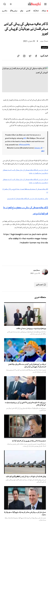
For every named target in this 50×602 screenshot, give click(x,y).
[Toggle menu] (45, 4)
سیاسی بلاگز (13, 11)
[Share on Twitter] (30, 56)
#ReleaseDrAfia (24, 144)
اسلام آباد (36, 11)
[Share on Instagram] (24, 56)
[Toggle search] (4, 4)
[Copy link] (18, 56)
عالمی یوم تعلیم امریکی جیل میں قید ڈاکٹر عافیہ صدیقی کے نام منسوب (27, 199)
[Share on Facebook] (36, 56)
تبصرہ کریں (39, 284)
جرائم (21, 11)
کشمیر (28, 11)
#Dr (24, 138)
